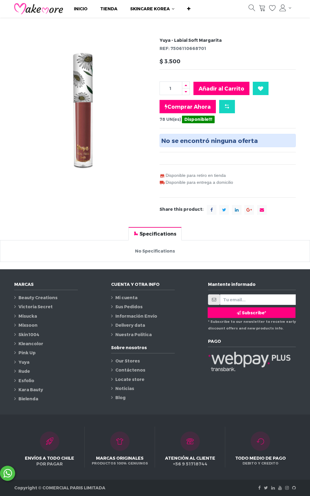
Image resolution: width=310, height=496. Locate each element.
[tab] (155, 233)
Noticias (124, 388)
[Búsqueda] (252, 9)
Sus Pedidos (129, 306)
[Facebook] (259, 487)
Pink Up (27, 352)
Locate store (129, 379)
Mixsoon (28, 325)
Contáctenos (130, 369)
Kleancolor (30, 343)
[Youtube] (280, 487)
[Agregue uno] (186, 85)
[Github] (294, 487)
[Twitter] (266, 487)
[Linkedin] (273, 487)
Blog (120, 397)
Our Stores (127, 360)
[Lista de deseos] (272, 9)
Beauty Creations (38, 297)
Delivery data (130, 325)
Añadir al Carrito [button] (221, 88)
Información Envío (136, 316)
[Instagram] (287, 487)
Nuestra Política (133, 334)
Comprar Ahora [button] (189, 106)
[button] (189, 8)
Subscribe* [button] (253, 312)
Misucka (27, 316)
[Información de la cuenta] (285, 8)
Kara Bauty (30, 389)
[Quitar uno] (186, 91)
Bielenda (28, 398)
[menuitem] (80, 8)
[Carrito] (262, 9)
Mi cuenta (126, 297)
